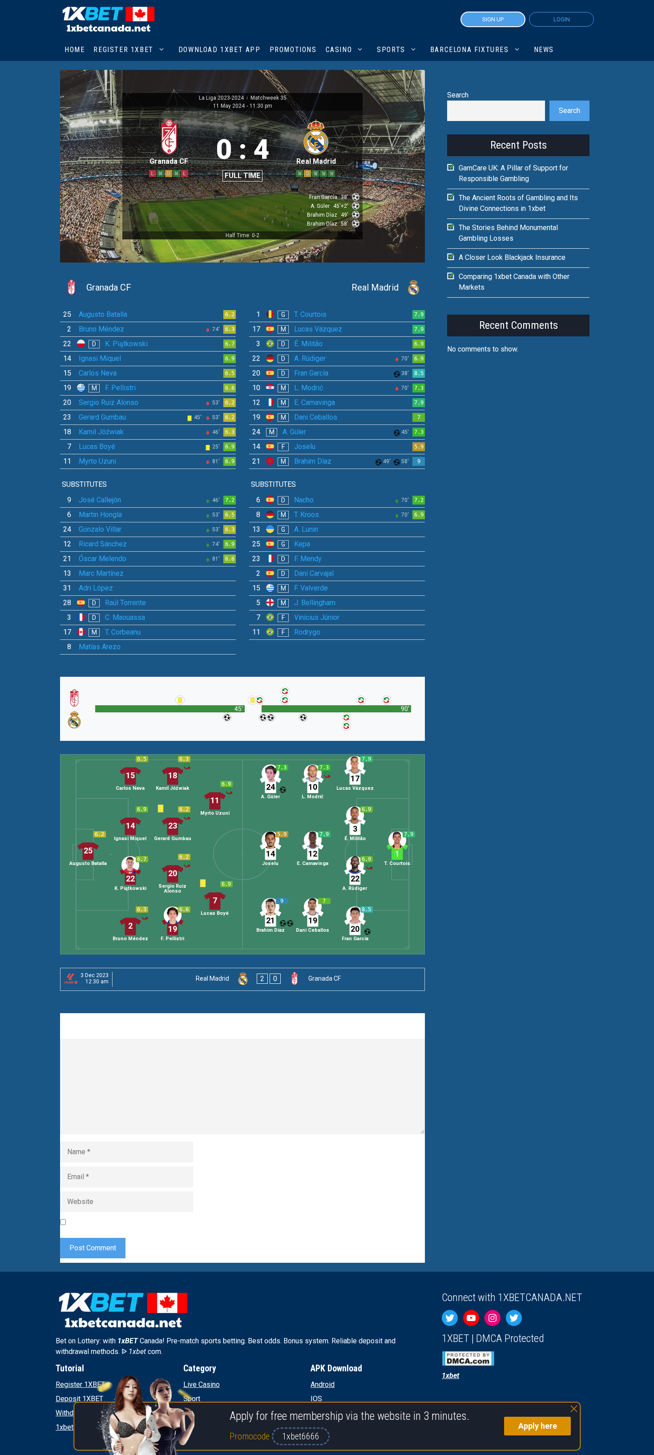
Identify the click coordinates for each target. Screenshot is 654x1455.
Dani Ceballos (315, 417)
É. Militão (308, 344)
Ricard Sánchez (103, 544)
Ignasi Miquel (100, 358)
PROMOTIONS (293, 49)
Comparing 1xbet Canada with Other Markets (514, 281)
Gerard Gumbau (102, 417)
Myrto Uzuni (97, 461)
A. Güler (294, 432)
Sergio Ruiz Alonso (108, 402)
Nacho (304, 500)
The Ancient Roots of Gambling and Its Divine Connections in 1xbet (518, 203)
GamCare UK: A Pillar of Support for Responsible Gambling (513, 173)
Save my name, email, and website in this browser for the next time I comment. (191, 1221)
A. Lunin (306, 529)
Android (323, 1384)
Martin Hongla (100, 514)
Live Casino (201, 1384)
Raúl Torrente (125, 602)
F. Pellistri (120, 388)
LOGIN (561, 19)
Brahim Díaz (312, 461)
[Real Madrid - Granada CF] (242, 979)
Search (457, 95)
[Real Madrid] (337, 287)
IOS (316, 1398)
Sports (391, 49)
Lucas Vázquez (318, 329)
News (544, 49)
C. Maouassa (125, 617)
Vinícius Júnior (316, 617)
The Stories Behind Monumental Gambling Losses (508, 232)
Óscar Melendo (102, 558)
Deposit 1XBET (79, 1398)
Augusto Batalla (103, 314)
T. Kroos (306, 514)
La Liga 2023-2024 (222, 98)
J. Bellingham (314, 602)
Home (75, 49)
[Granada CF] (148, 287)
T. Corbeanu (123, 632)
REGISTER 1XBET (123, 49)
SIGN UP (493, 19)
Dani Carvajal (314, 573)
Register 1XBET (80, 1384)
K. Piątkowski (126, 344)
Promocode (251, 1436)
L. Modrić (308, 388)
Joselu (304, 446)
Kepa (302, 544)
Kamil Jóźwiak (101, 432)
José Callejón (100, 500)
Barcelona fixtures (469, 49)
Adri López (96, 588)
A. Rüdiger (310, 358)
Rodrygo (307, 632)
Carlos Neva (98, 373)
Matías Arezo (100, 647)
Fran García (311, 373)
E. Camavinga (314, 402)
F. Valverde (311, 588)
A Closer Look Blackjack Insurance (512, 257)
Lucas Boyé (97, 446)
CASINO (339, 49)
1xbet (64, 1427)
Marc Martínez (101, 573)
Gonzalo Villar (100, 529)
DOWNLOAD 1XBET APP (219, 49)
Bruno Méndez (101, 329)
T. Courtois (310, 314)
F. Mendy (308, 558)
